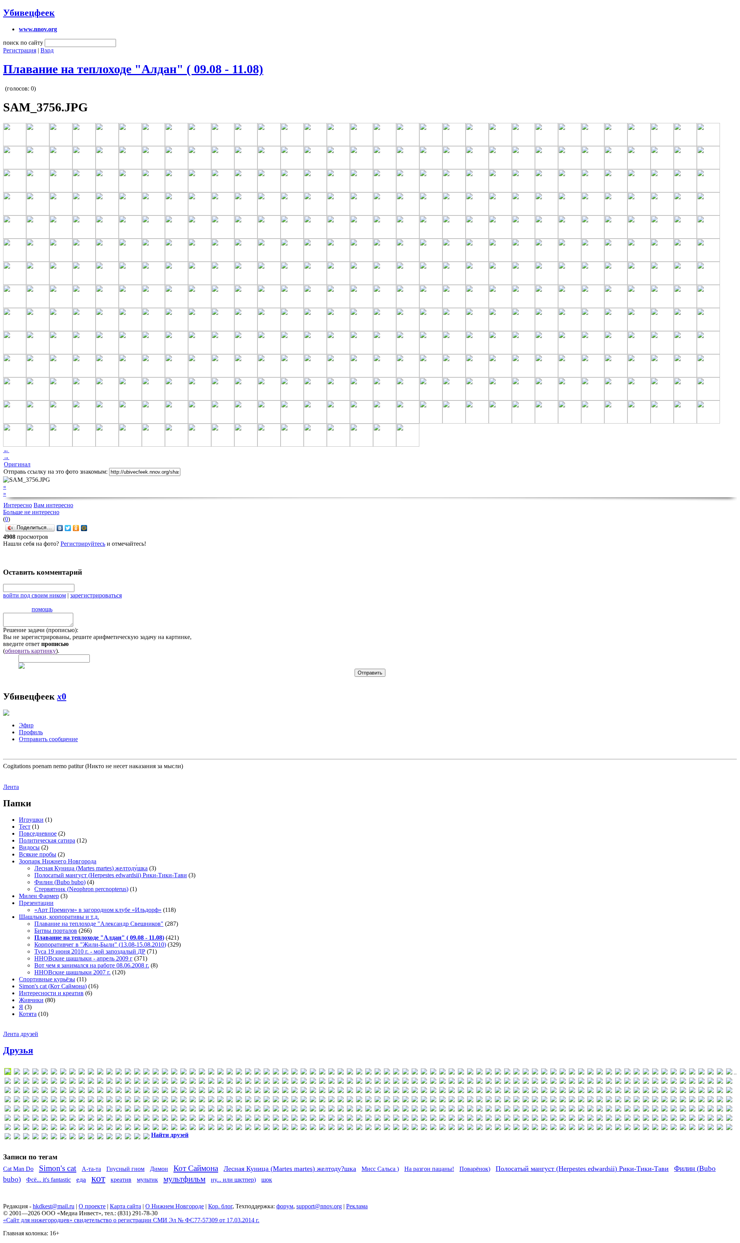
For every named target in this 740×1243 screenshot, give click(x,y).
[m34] (331, 1091)
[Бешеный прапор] (581, 1110)
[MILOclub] (460, 1091)
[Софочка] (497, 1128)
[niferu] (645, 1091)
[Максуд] (553, 1119)
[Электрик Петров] (81, 1137)
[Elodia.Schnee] (118, 1082)
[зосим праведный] (211, 1119)
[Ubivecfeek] (118, 1110)
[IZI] (627, 1082)
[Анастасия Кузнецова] (433, 1110)
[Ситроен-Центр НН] (479, 1128)
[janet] (636, 1082)
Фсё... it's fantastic (48, 1179)
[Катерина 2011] (285, 1119)
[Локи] (488, 1119)
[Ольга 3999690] (257, 1128)
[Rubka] (285, 1100)
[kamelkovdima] (719, 1082)
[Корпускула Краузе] (368, 1119)
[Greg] (377, 1082)
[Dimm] (710, 1073)
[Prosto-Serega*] (201, 1100)
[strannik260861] (618, 1100)
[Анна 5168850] (470, 1110)
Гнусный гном (125, 1169)
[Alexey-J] (266, 1073)
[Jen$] (673, 1082)
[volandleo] (220, 1110)
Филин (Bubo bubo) (60, 882)
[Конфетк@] (359, 1119)
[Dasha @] (673, 1073)
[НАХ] (137, 1128)
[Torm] (63, 1110)
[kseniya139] (137, 1091)
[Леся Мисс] (451, 1119)
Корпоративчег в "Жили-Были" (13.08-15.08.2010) (100, 944)
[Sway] (701, 1100)
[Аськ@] (516, 1110)
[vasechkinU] (174, 1110)
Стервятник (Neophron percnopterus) (81, 889)
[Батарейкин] (562, 1110)
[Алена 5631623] (405, 1110)
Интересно (17, 505)
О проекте (92, 1206)
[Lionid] (285, 1091)
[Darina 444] (655, 1073)
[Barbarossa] (488, 1073)
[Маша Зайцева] (673, 1119)
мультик (147, 1179)
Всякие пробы (37, 854)
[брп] (608, 1110)
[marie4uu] (368, 1091)
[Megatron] (414, 1091)
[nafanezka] (562, 1091)
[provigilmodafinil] (211, 1100)
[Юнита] (127, 1137)
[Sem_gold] (359, 1100)
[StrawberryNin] (627, 1100)
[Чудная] (26, 1137)
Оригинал (17, 464)
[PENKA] (81, 1100)
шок (266, 1179)
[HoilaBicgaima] (460, 1082)
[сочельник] (507, 1128)
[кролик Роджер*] (414, 1119)
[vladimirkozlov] (211, 1110)
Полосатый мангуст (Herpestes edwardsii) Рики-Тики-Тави (110, 875)
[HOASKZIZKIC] (442, 1082)
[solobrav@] (562, 1100)
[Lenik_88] (201, 1091)
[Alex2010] (229, 1073)
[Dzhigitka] (81, 1082)
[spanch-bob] (571, 1100)
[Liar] (257, 1091)
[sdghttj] (349, 1100)
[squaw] (590, 1100)
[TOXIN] (72, 1110)
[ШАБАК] (35, 1137)
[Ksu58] (146, 1091)
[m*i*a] (322, 1091)
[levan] (238, 1091)
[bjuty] (507, 1073)
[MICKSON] (423, 1091)
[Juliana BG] (701, 1082)
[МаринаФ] (618, 1119)
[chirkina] (599, 1073)
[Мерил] (710, 1119)
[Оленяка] (248, 1128)
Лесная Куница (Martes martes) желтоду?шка (290, 1168)
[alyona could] (294, 1073)
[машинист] (682, 1119)
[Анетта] (451, 1110)
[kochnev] (100, 1091)
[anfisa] (340, 1073)
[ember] (127, 1082)
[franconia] (257, 1082)
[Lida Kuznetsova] (266, 1091)
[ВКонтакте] (60, 528)
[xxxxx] (275, 1110)
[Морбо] (35, 1128)
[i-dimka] (479, 1082)
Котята (28, 1014)
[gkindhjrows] (312, 1082)
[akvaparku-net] (192, 1073)
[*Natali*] (26, 1073)
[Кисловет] (331, 1119)
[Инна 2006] (220, 1119)
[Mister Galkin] (488, 1091)
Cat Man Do (18, 1169)
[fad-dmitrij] (192, 1082)
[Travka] (90, 1110)
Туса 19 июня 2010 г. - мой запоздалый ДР (89, 951)
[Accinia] (118, 1073)
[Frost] (275, 1082)
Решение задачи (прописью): (40, 630)
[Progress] (174, 1100)
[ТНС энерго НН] (599, 1128)
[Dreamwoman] (53, 1082)
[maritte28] (377, 1091)
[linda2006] (275, 1091)
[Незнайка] (155, 1128)
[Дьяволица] (127, 1119)
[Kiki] (35, 1091)
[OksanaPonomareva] (719, 1091)
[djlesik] (729, 1073)
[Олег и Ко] (229, 1128)
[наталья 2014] (100, 1128)
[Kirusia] (53, 1091)
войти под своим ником (34, 595)
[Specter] (581, 1100)
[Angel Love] (349, 1073)
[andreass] (322, 1073)
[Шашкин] (44, 1137)
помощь (42, 609)
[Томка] (618, 1128)
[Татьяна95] (581, 1128)
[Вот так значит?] (692, 1110)
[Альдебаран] (414, 1110)
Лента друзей (20, 1034)
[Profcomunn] (164, 1100)
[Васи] (627, 1110)
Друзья (18, 1050)
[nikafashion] (664, 1091)
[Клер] (340, 1119)
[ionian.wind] (562, 1082)
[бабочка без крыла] (544, 1110)
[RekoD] (257, 1100)
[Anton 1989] (396, 1073)
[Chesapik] (590, 1073)
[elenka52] (100, 1082)
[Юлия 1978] (109, 1137)
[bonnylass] (544, 1073)
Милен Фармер (39, 896)
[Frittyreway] (266, 1082)
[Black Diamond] (516, 1073)
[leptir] (211, 1091)
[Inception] (525, 1082)
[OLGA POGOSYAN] (16, 1100)
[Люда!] (525, 1119)
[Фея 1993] (719, 1128)
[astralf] (460, 1073)
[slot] (507, 1100)
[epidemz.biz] (146, 1082)
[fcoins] (201, 1082)
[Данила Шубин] (7, 1119)
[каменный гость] (266, 1119)
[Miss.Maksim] (479, 1091)
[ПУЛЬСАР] (359, 1128)
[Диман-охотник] (72, 1119)
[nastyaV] (590, 1091)
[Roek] (275, 1100)
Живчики (31, 1000)
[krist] (127, 1091)
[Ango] (368, 1073)
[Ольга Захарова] (266, 1128)
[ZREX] (322, 1110)
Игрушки (31, 819)
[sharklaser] (451, 1100)
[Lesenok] (229, 1091)
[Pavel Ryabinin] (72, 1100)
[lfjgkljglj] (248, 1091)
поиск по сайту (23, 42)
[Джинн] (44, 1119)
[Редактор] (368, 1128)
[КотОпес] (377, 1119)
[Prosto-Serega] (192, 1100)
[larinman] (164, 1091)
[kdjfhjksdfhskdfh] (7, 1091)
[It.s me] (608, 1082)
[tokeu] (26, 1110)
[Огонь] (211, 1128)
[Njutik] (682, 1091)
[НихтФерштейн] (183, 1128)
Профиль (31, 732)
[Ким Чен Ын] (312, 1119)
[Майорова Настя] (544, 1119)
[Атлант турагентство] (525, 1110)
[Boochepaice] (562, 1073)
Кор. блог (220, 1206)
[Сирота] (451, 1128)
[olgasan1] (35, 1100)
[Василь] (655, 1110)
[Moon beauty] (516, 1091)
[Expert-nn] (174, 1082)
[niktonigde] (673, 1091)
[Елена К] (164, 1119)
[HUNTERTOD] (470, 1082)
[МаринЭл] (636, 1119)
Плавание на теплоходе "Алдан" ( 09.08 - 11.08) (133, 69)
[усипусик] (682, 1128)
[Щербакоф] (63, 1137)
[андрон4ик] (442, 1110)
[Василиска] (645, 1110)
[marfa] (349, 1091)
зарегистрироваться (96, 595)
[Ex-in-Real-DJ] (164, 1082)
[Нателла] (118, 1128)
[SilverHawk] (488, 1100)
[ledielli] (183, 1091)
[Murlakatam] (534, 1091)
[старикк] (516, 1128)
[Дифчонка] (90, 1119)
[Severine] (423, 1100)
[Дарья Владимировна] (16, 1119)
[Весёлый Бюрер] (673, 1110)
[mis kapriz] (470, 1091)
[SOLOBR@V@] (553, 1100)
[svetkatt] (692, 1100)
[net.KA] (627, 1091)
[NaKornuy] (571, 1091)
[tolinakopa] (44, 1110)
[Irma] (590, 1082)
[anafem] (303, 1073)
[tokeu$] (35, 1110)
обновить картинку (30, 651)
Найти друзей (169, 1135)
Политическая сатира (47, 840)
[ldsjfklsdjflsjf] (174, 1091)
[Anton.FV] (405, 1073)
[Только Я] (608, 1128)
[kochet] (90, 1091)
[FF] (211, 1082)
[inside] (553, 1082)
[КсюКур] (433, 1119)
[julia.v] (692, 1082)
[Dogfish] (16, 1082)
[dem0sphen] (682, 1073)
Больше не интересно (31, 512)
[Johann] (682, 1082)
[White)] (257, 1110)
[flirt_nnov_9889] (238, 1082)
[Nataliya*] (599, 1091)
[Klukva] (72, 1091)
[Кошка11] (396, 1119)
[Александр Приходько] (377, 1110)
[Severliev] (433, 1100)
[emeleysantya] (137, 1082)
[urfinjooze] (127, 1110)
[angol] (377, 1073)
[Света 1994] (414, 1128)
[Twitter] (68, 528)
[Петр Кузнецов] (322, 1128)
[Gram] (359, 1082)
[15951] (72, 1073)
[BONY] (553, 1073)
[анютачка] (497, 1110)
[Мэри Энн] (72, 1128)
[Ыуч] (72, 1137)
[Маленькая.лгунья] (562, 1119)
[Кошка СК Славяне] (386, 1119)
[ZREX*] (331, 1110)
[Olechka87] (729, 1091)
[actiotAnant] (127, 1073)
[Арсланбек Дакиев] (507, 1110)
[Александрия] (386, 1110)
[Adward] (137, 1073)
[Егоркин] (155, 1119)
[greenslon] (368, 1082)
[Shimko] (460, 1100)
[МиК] (16, 1128)
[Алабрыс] (368, 1110)
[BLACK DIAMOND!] (525, 1073)
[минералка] (26, 1128)
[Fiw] (229, 1082)
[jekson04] (664, 1082)
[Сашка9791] (396, 1128)
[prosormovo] (183, 1100)
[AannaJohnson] (109, 1073)
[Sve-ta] (673, 1100)
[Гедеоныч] (710, 1110)
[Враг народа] (701, 1110)
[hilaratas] (433, 1082)
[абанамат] (349, 1110)
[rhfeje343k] (266, 1100)
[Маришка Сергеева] (645, 1119)
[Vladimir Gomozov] (192, 1110)
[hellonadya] (423, 1082)
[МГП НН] (692, 1119)
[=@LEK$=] (100, 1073)
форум (284, 1206)
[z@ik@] (294, 1110)
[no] (710, 1091)
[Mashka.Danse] (396, 1091)
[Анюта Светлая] (488, 1110)
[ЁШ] (146, 1137)
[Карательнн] (275, 1119)
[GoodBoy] (340, 1082)
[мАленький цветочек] (571, 1119)
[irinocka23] (581, 1082)
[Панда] (303, 1128)
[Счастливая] (544, 1128)
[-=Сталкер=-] (35, 1073)
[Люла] (534, 1119)
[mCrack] (405, 1091)
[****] (16, 1073)
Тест (24, 826)
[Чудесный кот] (16, 1137)
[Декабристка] (35, 1119)
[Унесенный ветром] (673, 1128)
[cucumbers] (645, 1073)
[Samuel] (322, 1100)
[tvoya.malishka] (109, 1110)
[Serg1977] (396, 1100)
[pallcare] (63, 1100)
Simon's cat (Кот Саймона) (53, 986)
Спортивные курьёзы (47, 979)
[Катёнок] (303, 1119)
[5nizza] (90, 1073)
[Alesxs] (220, 1073)
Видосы (29, 847)
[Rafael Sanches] (238, 1100)
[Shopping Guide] (479, 1100)
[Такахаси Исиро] (553, 1128)
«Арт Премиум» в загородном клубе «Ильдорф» (97, 910)
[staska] (599, 1100)
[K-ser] (710, 1082)
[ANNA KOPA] (386, 1073)
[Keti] (26, 1091)
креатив (121, 1179)
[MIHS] (451, 1091)
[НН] (192, 1128)
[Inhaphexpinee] (544, 1082)
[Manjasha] (340, 1091)
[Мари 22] (599, 1119)
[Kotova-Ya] (118, 1091)
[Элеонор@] (90, 1137)
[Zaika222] (303, 1110)
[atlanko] (470, 1073)
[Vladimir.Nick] (201, 1110)
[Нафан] (127, 1128)
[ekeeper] (90, 1082)
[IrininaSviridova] (571, 1082)
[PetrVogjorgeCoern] (109, 1100)
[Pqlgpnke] (146, 1100)
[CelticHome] (581, 1073)
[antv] (414, 1073)
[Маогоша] (590, 1119)
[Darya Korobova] (664, 1073)
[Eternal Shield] (155, 1082)
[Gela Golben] (285, 1082)
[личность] (479, 1119)
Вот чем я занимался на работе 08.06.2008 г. (91, 965)
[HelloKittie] (414, 1082)
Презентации (36, 903)
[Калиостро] (257, 1119)
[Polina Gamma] (137, 1100)
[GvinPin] (396, 1082)
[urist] (137, 1110)
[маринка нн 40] (627, 1119)
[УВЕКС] (664, 1128)
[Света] (405, 1128)
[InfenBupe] (534, 1082)
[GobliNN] (331, 1082)
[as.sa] (451, 1073)
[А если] (340, 1110)
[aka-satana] (174, 1073)
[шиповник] (53, 1137)
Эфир (26, 725)
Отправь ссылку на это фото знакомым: (55, 471)
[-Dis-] (44, 1073)
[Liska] (294, 1091)
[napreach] (581, 1091)
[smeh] (516, 1100)
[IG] (488, 1082)
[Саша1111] (386, 1128)
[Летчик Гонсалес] (460, 1119)
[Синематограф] (442, 1128)
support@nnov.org (319, 1206)
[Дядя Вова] (137, 1119)
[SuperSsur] (655, 1100)
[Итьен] (238, 1119)
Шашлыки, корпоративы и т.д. (59, 916)
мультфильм (184, 1178)
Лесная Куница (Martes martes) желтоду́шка (91, 868)
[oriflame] (53, 1100)
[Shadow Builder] (442, 1100)
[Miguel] (442, 1091)
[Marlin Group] (386, 1091)
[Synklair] (719, 1100)
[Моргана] (44, 1128)
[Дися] (81, 1119)
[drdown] (44, 1082)
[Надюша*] (81, 1128)
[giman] (303, 1082)
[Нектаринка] (164, 1128)
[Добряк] (109, 1119)
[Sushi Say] (664, 1100)
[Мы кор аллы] (63, 1128)
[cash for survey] (571, 1073)
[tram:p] (81, 1110)
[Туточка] (655, 1128)
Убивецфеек (29, 13)
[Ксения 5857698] (423, 1119)
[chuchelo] (608, 1073)
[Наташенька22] (109, 1128)
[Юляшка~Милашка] (118, 1137)
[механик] (729, 1119)
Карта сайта (125, 1206)
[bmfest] (534, 1073)
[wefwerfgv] (238, 1110)
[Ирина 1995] (229, 1119)
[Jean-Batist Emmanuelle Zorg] (655, 1082)
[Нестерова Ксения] (174, 1128)
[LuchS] (7, 1073)
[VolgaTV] (229, 1110)
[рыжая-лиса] (377, 1128)
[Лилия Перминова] (470, 1119)
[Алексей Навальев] (396, 1110)
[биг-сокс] (590, 1110)
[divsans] (719, 1073)
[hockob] (451, 1082)
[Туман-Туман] (645, 1128)
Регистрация (19, 50)
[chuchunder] (618, 1073)
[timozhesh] (16, 1110)
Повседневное (38, 833)
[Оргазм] (275, 1128)
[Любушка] (516, 1119)
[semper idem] (386, 1100)
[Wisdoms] (266, 1110)
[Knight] (81, 1091)
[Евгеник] (146, 1119)
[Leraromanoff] (220, 1091)
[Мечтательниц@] (7, 1128)
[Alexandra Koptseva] (248, 1073)
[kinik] (44, 1091)
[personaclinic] (100, 1100)
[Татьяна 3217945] (571, 1128)
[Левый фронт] (442, 1119)
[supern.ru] (645, 1100)
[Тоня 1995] (627, 1128)
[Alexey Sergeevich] (257, 1073)
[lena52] (192, 1091)
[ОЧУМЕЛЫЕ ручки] (294, 1128)
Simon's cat (57, 1168)
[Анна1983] (479, 1110)
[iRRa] (599, 1082)
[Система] (460, 1128)
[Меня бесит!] (701, 1119)
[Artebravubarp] (442, 1073)
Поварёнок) (474, 1169)
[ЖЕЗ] (183, 1119)
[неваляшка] (146, 1128)
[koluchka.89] (109, 1091)
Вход (47, 50)
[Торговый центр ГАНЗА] (636, 1128)
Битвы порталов (55, 930)
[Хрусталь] (7, 1137)
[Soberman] (534, 1100)
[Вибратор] (682, 1110)
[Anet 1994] (331, 1073)
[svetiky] (682, 1100)
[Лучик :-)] (507, 1119)
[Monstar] (507, 1091)
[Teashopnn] (7, 1110)
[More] (525, 1091)
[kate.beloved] (729, 1082)
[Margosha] (359, 1091)
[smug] (525, 1100)
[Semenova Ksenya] (377, 1100)
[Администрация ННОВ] (359, 1110)
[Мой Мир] (84, 528)
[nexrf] (636, 1091)
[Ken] (16, 1091)
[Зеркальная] (201, 1119)
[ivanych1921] (618, 1082)
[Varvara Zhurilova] (155, 1110)
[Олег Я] (238, 1128)
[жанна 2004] (174, 1119)
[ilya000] (516, 1082)
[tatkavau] (729, 1100)
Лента (11, 787)
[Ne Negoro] (608, 1091)
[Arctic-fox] (423, 1073)
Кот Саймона (195, 1168)
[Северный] (433, 1128)
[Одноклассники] (76, 528)
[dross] (63, 1082)
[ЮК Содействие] (100, 1137)
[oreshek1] (44, 1100)
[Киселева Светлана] (322, 1119)
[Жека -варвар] (192, 1119)
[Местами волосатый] (719, 1119)
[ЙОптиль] (248, 1119)
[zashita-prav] (312, 1110)
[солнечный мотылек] (488, 1128)
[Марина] (608, 1119)
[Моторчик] (53, 1128)
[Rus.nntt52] (294, 1100)
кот (98, 1178)
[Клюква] (349, 1119)
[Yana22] (285, 1110)
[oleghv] (7, 1100)
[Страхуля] (525, 1128)
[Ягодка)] (137, 1137)
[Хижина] (729, 1128)
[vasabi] (164, 1110)
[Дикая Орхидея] (53, 1119)
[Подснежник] (331, 1128)
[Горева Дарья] (719, 1110)
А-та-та (91, 1169)
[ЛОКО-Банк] (497, 1119)
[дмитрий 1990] (100, 1119)
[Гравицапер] (729, 1110)
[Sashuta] (340, 1100)
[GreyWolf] (386, 1082)
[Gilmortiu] (294, 1082)
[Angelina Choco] (359, 1073)
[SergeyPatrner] (405, 1100)
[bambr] (479, 1073)
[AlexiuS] (275, 1073)
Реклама (357, 1206)
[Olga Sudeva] (26, 1100)
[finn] (220, 1082)
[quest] (229, 1100)
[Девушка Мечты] (26, 1119)
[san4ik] (331, 1100)
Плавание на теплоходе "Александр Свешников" (98, 923)
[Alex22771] (238, 1073)
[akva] (183, 1073)
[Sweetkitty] (710, 1100)
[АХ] (534, 1110)
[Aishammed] (164, 1073)
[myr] (544, 1091)
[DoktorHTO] (26, 1082)
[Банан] (553, 1110)
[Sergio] (414, 1100)
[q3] (220, 1100)
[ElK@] (109, 1082)
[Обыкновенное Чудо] (201, 1128)
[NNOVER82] (692, 1091)
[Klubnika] (63, 1091)
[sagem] (303, 1100)
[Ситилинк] (470, 1128)
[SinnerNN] (497, 1100)
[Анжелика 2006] (460, 1110)
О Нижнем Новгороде (174, 1206)
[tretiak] (100, 1110)
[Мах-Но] (664, 1119)
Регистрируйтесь (83, 543)
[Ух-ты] (692, 1128)
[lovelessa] (312, 1091)
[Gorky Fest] (349, 1082)
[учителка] (701, 1128)
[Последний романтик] (349, 1128)
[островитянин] (285, 1128)
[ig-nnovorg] (497, 1082)
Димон (159, 1169)
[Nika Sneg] (655, 1091)
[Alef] (211, 1073)
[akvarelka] (201, 1073)
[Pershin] (90, 1100)
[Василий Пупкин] (636, 1110)
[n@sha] (553, 1091)
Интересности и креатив (51, 993)
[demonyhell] (692, 1073)
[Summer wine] (636, 1100)
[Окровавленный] (220, 1128)
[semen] (368, 1100)
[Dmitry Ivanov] (7, 1082)
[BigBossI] (497, 1073)
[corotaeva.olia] (627, 1073)
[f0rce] (183, 1082)
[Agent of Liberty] (155, 1073)
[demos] (701, 1073)
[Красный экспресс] (405, 1119)
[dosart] (35, 1082)
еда (81, 1179)
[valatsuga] (146, 1110)
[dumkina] (72, 1082)
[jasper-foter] (645, 1082)
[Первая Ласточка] (312, 1128)
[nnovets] (701, 1091)
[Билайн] (599, 1110)
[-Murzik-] (53, 1073)
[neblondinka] (618, 1091)
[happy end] (405, 1082)
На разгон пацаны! (429, 1169)
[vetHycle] (183, 1110)
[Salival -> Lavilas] (312, 1100)
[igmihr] (507, 1082)
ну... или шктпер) (233, 1179)
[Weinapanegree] (248, 1110)
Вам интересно (53, 505)
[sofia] (544, 1100)
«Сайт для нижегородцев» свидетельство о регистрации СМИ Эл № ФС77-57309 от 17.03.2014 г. (131, 1220)
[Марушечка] (655, 1119)
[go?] (322, 1082)
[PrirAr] (155, 1100)
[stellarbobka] (608, 1100)
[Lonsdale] (303, 1091)
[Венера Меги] (664, 1110)
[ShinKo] (470, 1100)
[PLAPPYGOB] (118, 1100)
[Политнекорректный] (340, 1128)
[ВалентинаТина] (618, 1110)
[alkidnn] (285, 1073)
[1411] (63, 1073)
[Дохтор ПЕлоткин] (118, 1119)
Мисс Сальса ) (380, 1169)
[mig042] (433, 1091)
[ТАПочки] (562, 1128)
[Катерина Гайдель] (294, 1119)
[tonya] (53, 1110)
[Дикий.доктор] (63, 1119)
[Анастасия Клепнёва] (423, 1110)
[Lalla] (155, 1091)
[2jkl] (81, 1073)
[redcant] (248, 1100)
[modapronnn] (497, 1091)
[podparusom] (127, 1100)
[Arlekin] (433, 1073)
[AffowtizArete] (146, 1073)
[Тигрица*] (590, 1128)
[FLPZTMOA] (248, 1082)
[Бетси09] (571, 1110)
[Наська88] (90, 1128)
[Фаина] (710, 1128)
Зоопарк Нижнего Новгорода (57, 861)
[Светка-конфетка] (423, 1128)
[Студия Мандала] (534, 1128)
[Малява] (581, 1119)
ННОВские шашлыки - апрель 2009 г (83, 958)
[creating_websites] (636, 1073)
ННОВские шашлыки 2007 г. (72, 972)
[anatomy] (312, 1073)
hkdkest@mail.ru (53, 1206)
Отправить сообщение (48, 739)
